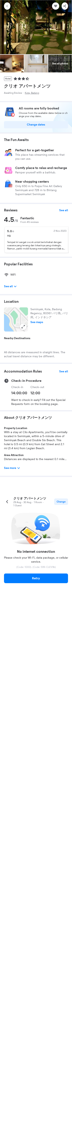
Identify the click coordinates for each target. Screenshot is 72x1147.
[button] (16, 319)
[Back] (7, 6)
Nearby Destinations (17, 338)
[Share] (65, 6)
